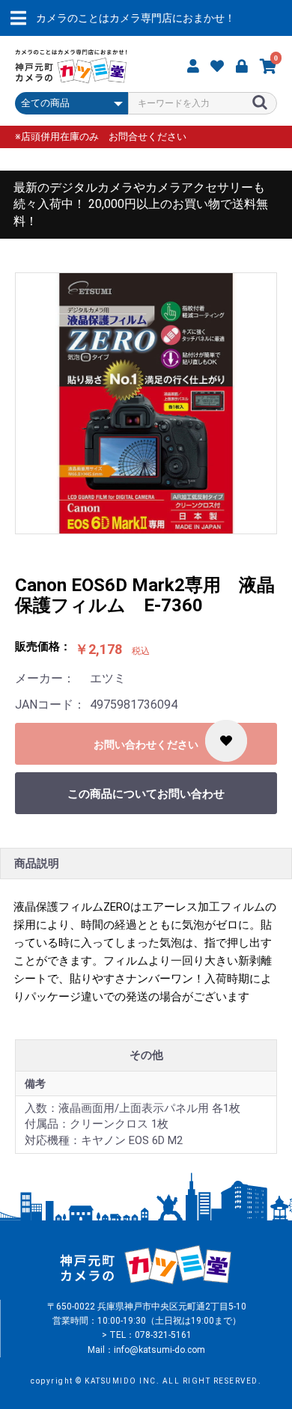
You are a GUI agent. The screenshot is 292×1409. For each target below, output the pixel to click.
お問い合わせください (146, 745)
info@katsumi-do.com (159, 1350)
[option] (146, 403)
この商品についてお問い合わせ (146, 794)
